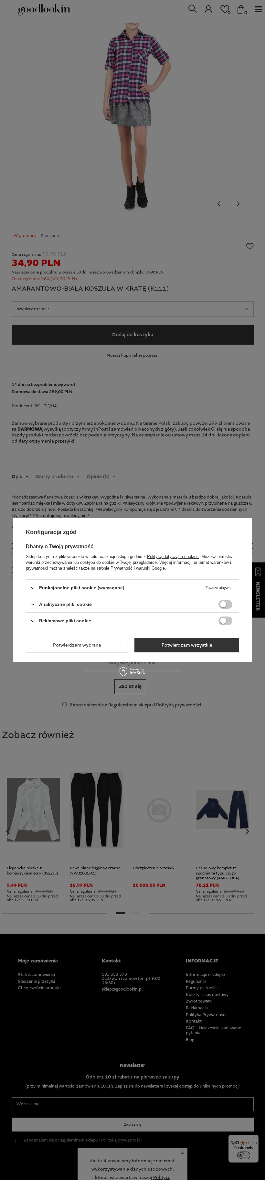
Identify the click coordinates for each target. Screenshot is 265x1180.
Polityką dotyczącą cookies (173, 556)
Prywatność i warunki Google (138, 568)
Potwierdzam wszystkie (187, 645)
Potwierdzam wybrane (77, 645)
